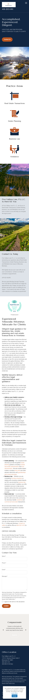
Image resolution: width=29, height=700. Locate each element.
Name (4, 556)
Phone (4, 563)
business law (22, 482)
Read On (14, 635)
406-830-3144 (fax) (7, 664)
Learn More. (14, 693)
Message (4, 576)
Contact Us (7, 39)
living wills (17, 470)
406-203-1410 (7, 9)
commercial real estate (11, 502)
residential (19, 500)
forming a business (16, 478)
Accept (14, 696)
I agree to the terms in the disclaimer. (14, 601)
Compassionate (15, 622)
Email (4, 569)
